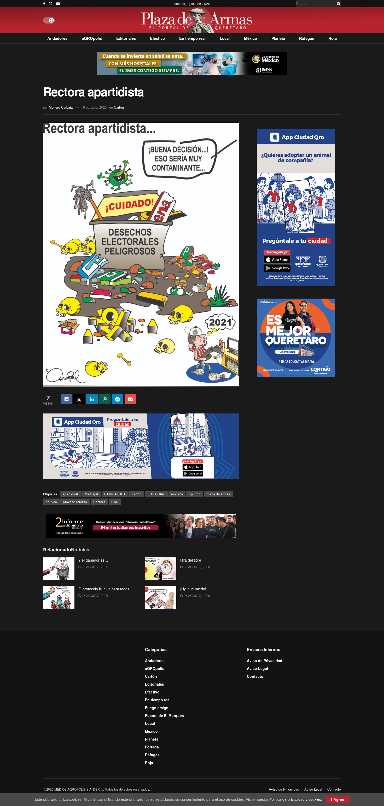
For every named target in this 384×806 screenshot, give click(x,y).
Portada (152, 746)
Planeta (278, 38)
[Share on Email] (130, 399)
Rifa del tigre (190, 560)
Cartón (119, 107)
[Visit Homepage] (197, 20)
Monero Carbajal (61, 107)
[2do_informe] (141, 525)
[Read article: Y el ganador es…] (58, 568)
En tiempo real (192, 38)
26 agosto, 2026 (94, 566)
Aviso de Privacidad (264, 660)
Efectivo (157, 38)
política (51, 502)
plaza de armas (218, 494)
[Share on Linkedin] (92, 399)
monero (177, 494)
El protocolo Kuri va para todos (103, 588)
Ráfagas (306, 38)
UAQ (115, 502)
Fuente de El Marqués (164, 715)
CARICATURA (115, 494)
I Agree (337, 799)
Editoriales (126, 38)
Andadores (57, 38)
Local (225, 38)
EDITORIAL (156, 494)
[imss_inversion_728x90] (192, 63)
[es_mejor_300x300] (296, 337)
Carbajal (91, 494)
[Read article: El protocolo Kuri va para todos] (58, 597)
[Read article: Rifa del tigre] (160, 568)
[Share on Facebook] (66, 399)
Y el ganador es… (93, 560)
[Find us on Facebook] (44, 3)
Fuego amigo (156, 707)
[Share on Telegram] (117, 399)
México (250, 38)
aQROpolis (92, 38)
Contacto (255, 676)
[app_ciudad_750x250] (141, 445)
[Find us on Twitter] (51, 3)
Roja (332, 38)
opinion (195, 494)
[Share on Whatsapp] (104, 399)
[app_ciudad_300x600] (296, 207)
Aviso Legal (257, 668)
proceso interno (75, 502)
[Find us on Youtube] (58, 3)
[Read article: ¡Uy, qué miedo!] (160, 597)
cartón (137, 494)
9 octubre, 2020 (95, 107)
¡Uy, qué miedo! (193, 588)
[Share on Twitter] (79, 399)
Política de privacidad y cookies (295, 799)
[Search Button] (337, 3)
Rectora (99, 502)
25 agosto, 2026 (94, 595)
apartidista (70, 494)
